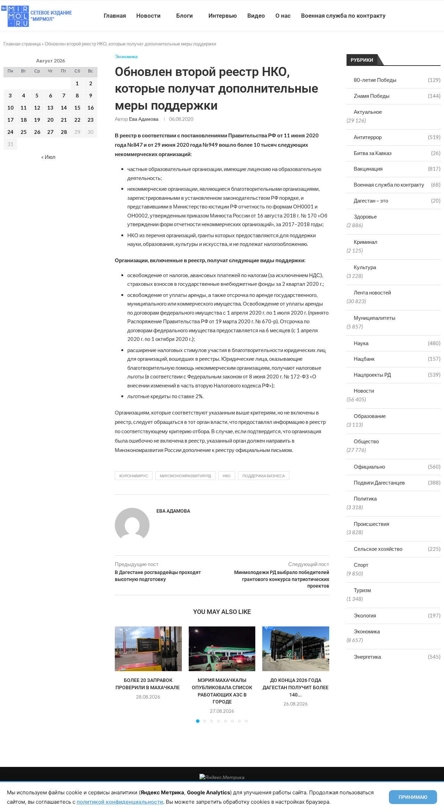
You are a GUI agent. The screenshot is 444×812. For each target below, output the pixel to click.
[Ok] (430, 15)
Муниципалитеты (374, 318)
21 (64, 120)
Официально (397, 466)
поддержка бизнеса (263, 475)
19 (37, 120)
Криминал (365, 242)
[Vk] (415, 15)
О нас (283, 15)
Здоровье (365, 216)
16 (90, 107)
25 (23, 132)
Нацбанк (397, 359)
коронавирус (133, 475)
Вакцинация (397, 168)
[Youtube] (408, 15)
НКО (227, 475)
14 (64, 107)
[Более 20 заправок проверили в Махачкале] (148, 648)
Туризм (362, 590)
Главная (115, 15)
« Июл (48, 157)
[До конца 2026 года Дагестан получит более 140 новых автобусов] (295, 648)
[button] (124, 674)
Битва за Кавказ (397, 153)
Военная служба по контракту (343, 15)
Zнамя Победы (397, 96)
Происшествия (371, 524)
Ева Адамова (144, 119)
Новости (148, 15)
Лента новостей (372, 292)
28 (64, 132)
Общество (366, 441)
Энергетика (397, 656)
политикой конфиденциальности (120, 801)
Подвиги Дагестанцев (397, 482)
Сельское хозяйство (397, 549)
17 (10, 120)
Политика (365, 498)
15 (77, 107)
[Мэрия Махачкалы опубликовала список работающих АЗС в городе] (222, 648)
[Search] (440, 15)
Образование (370, 416)
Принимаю (413, 797)
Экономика (367, 631)
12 (37, 107)
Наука (397, 343)
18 (23, 120)
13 (50, 107)
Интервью (222, 15)
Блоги (184, 15)
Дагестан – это (397, 200)
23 (90, 120)
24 (10, 132)
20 (50, 120)
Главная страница (22, 43)
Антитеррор (397, 137)
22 (77, 120)
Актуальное (368, 112)
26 (37, 132)
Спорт (361, 565)
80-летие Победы (397, 80)
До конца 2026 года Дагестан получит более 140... (296, 688)
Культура (365, 267)
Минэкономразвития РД (185, 475)
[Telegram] (423, 15)
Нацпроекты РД (397, 374)
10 (10, 107)
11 (23, 107)
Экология (397, 615)
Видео (256, 15)
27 (50, 132)
